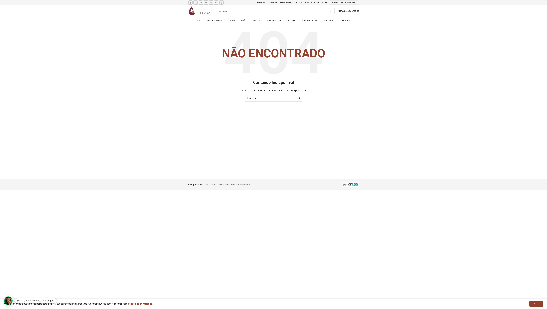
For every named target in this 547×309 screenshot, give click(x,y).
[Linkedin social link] (216, 2)
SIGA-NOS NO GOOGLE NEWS (344, 3)
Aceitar (536, 304)
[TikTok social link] (221, 2)
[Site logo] (200, 10)
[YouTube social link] (206, 2)
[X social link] (195, 2)
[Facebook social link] (190, 2)
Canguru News (196, 184)
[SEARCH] (331, 11)
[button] (8, 300)
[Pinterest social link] (211, 2)
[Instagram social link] (201, 2)
